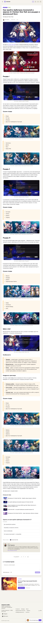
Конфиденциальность (20, 612)
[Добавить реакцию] (28, 557)
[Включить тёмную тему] (38, 2)
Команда (23, 609)
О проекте (18, 609)
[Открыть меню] (2, 2)
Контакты (27, 612)
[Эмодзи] (11, 572)
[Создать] (33, 2)
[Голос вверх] (21, 557)
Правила (28, 610)
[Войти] (40, 2)
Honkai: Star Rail (11, 44)
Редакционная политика (20, 610)
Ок (39, 620)
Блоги (27, 609)
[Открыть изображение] (21, 61)
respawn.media (5, 605)
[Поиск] (35, 2)
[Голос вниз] (25, 557)
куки (37, 620)
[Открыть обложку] (21, 32)
